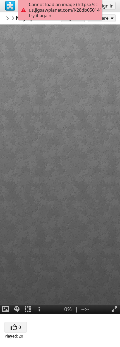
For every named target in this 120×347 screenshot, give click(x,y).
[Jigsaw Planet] (10, 6)
